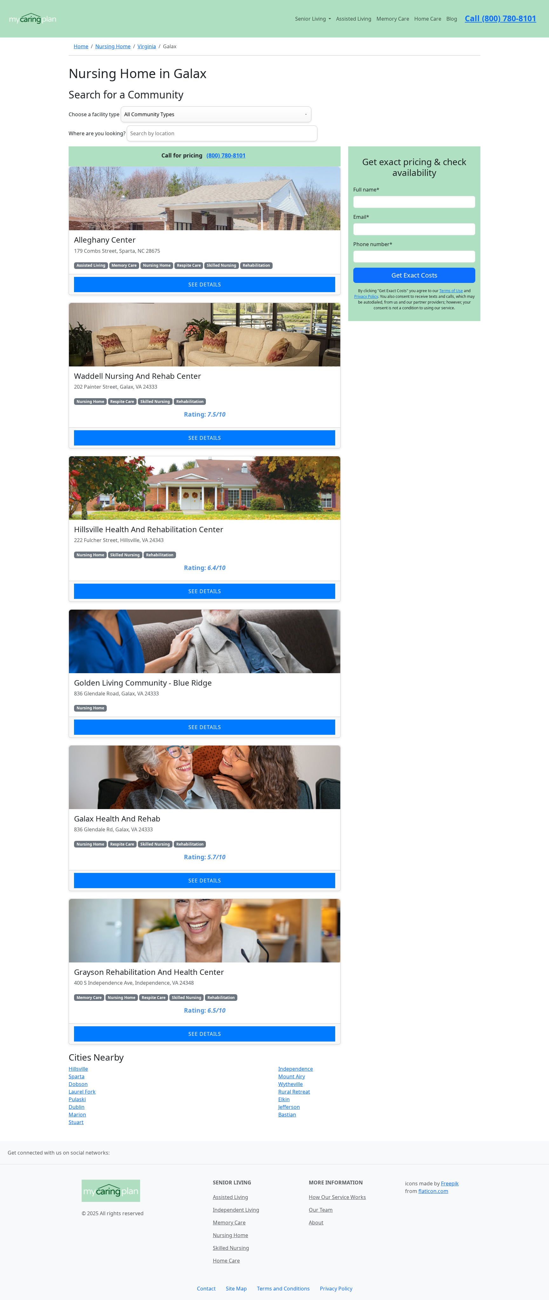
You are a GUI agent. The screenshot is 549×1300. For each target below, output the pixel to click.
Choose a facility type (94, 114)
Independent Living (236, 1209)
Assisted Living (353, 18)
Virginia (147, 46)
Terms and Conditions (283, 1288)
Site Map (236, 1288)
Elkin (284, 1099)
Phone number (372, 244)
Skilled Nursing (231, 1247)
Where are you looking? (97, 133)
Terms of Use (451, 290)
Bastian (287, 1114)
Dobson (78, 1084)
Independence (295, 1068)
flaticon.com (433, 1191)
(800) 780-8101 (226, 155)
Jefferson (289, 1106)
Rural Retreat (294, 1091)
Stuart (76, 1122)
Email (361, 216)
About (316, 1222)
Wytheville (290, 1084)
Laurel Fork (82, 1091)
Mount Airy (291, 1076)
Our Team (321, 1209)
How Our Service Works (337, 1197)
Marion (77, 1114)
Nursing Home (113, 46)
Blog (451, 18)
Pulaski (77, 1099)
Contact (206, 1288)
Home (81, 46)
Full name (366, 189)
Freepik (450, 1183)
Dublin (77, 1106)
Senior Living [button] (311, 18)
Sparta (77, 1076)
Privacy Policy (366, 296)
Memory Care (392, 18)
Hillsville (78, 1068)
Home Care (427, 18)
